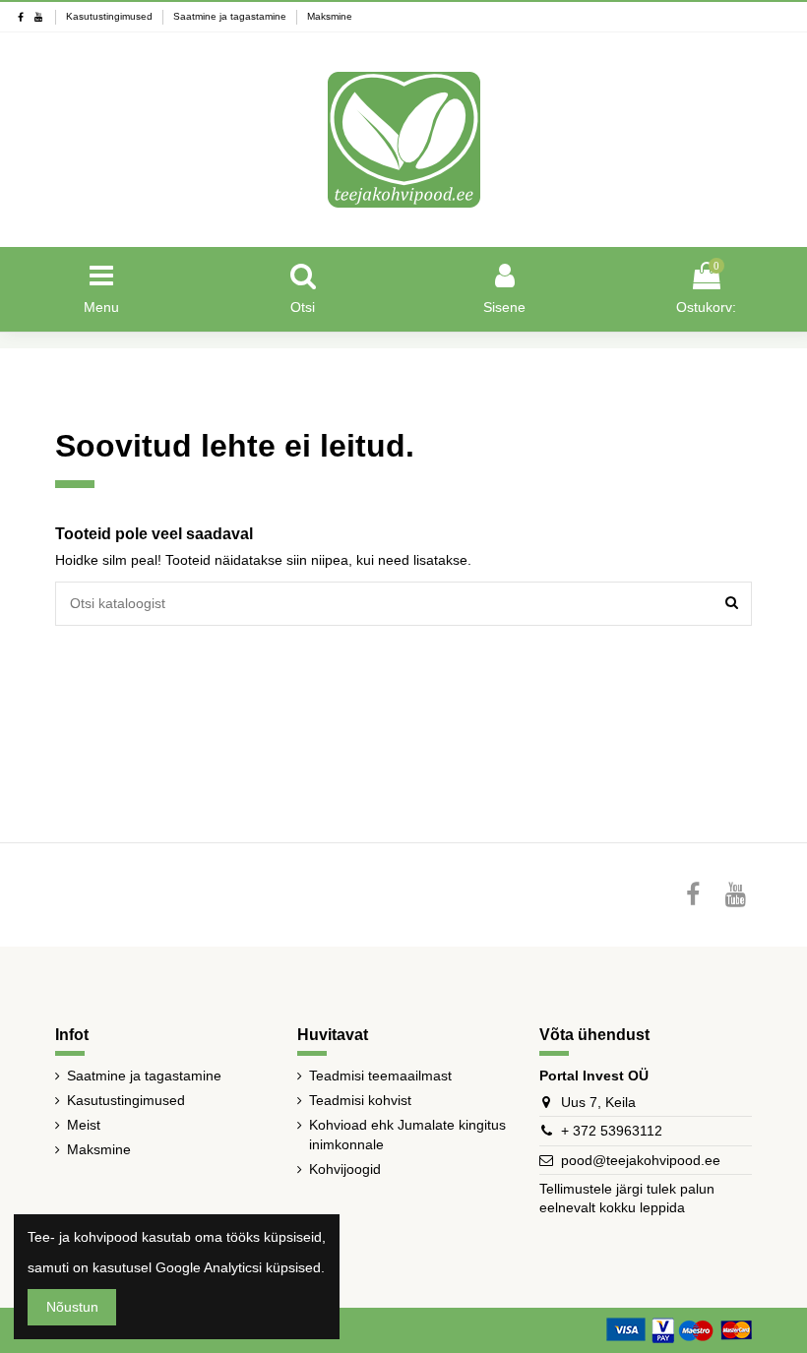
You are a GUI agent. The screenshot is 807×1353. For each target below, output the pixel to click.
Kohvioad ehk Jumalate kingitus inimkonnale (407, 1134)
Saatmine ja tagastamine (231, 16)
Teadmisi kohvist (360, 1100)
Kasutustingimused (110, 16)
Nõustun (72, 1307)
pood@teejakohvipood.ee (640, 1160)
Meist (83, 1125)
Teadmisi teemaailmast (380, 1075)
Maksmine (329, 16)
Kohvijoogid (345, 1169)
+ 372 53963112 (611, 1130)
